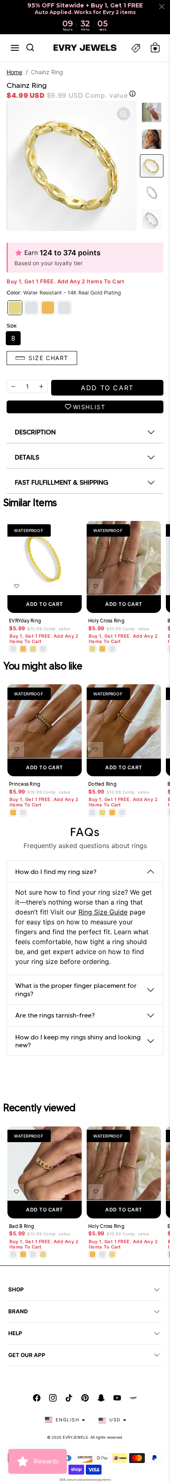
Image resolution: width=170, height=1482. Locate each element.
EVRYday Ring (25, 621)
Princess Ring (24, 784)
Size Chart (48, 357)
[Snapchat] (101, 1398)
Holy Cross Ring (106, 621)
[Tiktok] (69, 1398)
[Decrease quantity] (13, 386)
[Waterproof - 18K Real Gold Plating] (47, 307)
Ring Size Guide (103, 912)
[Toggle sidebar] (135, 47)
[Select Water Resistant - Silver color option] (13, 649)
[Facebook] (37, 1398)
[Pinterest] (85, 1398)
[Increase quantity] (41, 386)
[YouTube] (117, 1398)
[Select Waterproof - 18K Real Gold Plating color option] (23, 649)
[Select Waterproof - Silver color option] (43, 649)
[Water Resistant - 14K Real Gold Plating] (14, 307)
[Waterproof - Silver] (64, 307)
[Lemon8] (133, 1398)
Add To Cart (44, 604)
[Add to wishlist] (16, 586)
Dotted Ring (102, 784)
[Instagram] (53, 1398)
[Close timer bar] (161, 6)
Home (14, 71)
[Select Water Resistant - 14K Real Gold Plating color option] (33, 649)
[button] (15, 47)
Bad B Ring (21, 1226)
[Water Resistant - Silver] (31, 307)
